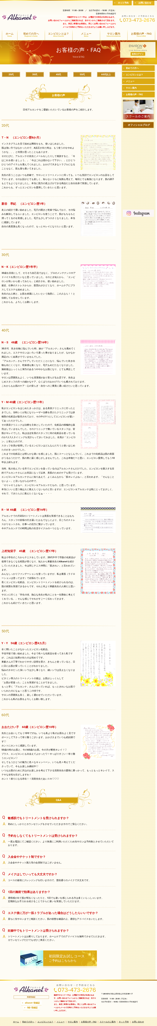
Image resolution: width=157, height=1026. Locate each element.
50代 (82, 74)
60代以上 (106, 74)
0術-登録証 (32, 1007)
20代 (11, 74)
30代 (34, 74)
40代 (58, 74)
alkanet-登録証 (32, 1003)
